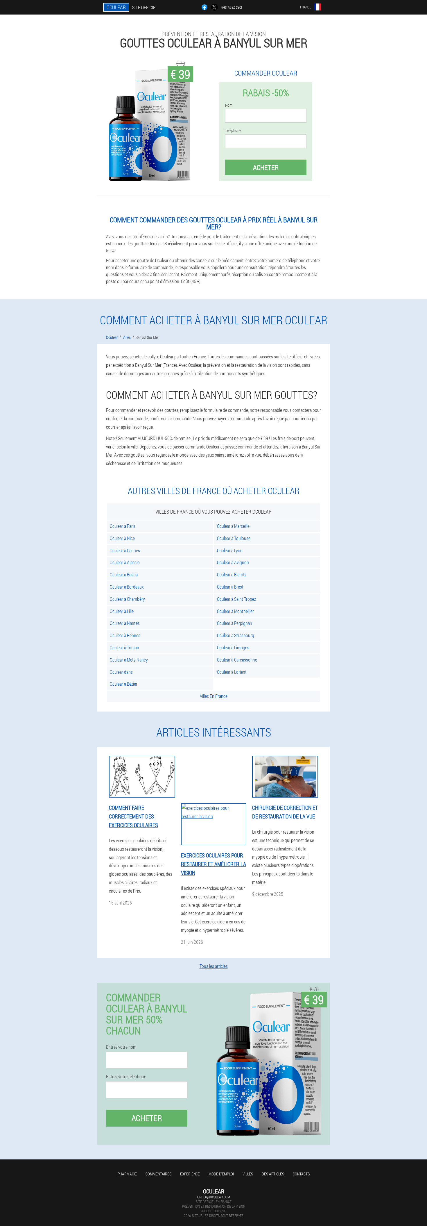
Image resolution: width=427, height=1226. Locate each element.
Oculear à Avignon (233, 562)
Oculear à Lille (122, 611)
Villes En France (213, 696)
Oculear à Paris (123, 526)
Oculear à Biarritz (231, 574)
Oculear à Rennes (125, 635)
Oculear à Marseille (233, 526)
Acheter (266, 167)
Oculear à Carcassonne (237, 660)
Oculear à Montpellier (235, 611)
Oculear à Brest (230, 587)
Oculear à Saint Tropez (236, 599)
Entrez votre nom (121, 1047)
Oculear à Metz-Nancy (129, 660)
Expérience (190, 1174)
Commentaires (158, 1174)
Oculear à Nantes (125, 623)
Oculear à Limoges (233, 647)
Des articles (273, 1174)
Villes (248, 1174)
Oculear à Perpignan (234, 623)
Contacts (301, 1174)
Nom (228, 105)
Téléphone (233, 130)
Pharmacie (127, 1174)
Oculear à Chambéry (127, 599)
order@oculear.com (213, 1197)
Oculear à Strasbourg (235, 635)
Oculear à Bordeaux (127, 587)
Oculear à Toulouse (233, 538)
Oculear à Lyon (230, 550)
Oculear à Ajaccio (125, 562)
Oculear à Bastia (124, 574)
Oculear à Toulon (124, 647)
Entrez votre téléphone (126, 1076)
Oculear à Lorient (232, 672)
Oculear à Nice (122, 538)
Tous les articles (214, 966)
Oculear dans (121, 672)
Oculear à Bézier (123, 684)
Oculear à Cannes (125, 550)
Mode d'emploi (221, 1174)
